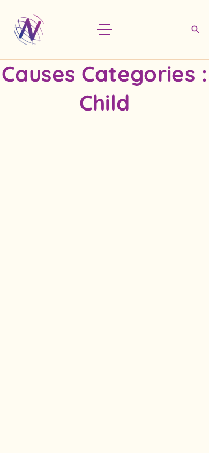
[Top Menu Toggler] (104, 29)
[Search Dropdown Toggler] (195, 30)
